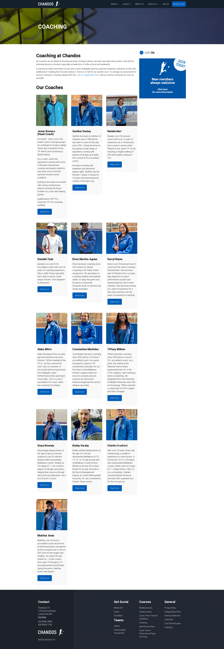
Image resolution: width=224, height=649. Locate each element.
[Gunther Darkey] (86, 110)
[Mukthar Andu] (51, 514)
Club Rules (168, 619)
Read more (44, 212)
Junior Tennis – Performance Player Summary (147, 633)
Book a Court (179, 4)
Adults (113, 4)
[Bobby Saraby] (86, 424)
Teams (117, 626)
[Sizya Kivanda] (51, 424)
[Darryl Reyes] (121, 238)
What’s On (139, 4)
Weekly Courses (145, 608)
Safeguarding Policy (172, 612)
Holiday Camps (145, 612)
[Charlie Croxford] (121, 424)
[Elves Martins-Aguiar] (86, 238)
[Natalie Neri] (121, 110)
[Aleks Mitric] (51, 328)
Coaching (143, 623)
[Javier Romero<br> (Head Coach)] (51, 110)
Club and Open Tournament (120, 631)
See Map (42, 617)
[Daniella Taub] (51, 238)
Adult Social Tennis (147, 627)
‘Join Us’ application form (87, 75)
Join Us (165, 4)
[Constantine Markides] (86, 328)
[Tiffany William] (121, 328)
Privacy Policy (170, 608)
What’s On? (118, 608)
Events (116, 612)
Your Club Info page (172, 623)
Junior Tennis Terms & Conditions (148, 617)
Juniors (126, 4)
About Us (152, 4)
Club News (118, 616)
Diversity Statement (172, 616)
